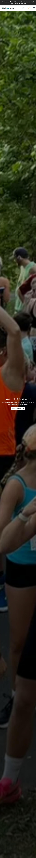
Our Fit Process (16, 408)
